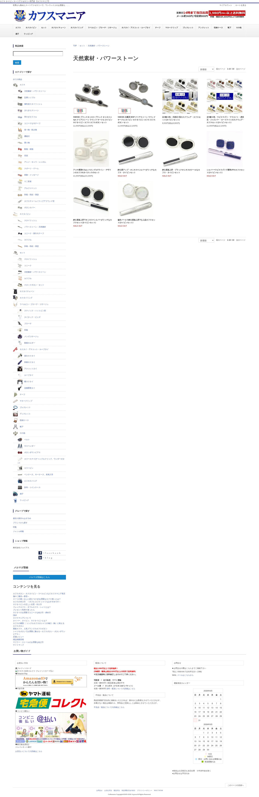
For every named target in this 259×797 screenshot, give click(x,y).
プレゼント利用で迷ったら (24, 610)
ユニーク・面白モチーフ (34, 233)
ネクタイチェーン (58, 28)
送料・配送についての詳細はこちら (120, 689)
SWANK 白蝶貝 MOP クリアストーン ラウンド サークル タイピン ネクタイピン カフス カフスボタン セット (136, 119)
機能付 (27, 136)
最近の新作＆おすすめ (22, 518)
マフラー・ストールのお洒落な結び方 (28, 642)
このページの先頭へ (236, 785)
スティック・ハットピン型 (35, 311)
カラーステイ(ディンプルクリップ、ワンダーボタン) (41, 461)
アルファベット (30, 188)
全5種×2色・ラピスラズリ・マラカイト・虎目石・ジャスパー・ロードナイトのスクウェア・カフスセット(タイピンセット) (225, 119)
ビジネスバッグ (30, 481)
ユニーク (27, 266)
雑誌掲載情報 (18, 639)
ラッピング (28, 34)
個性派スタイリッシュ (33, 104)
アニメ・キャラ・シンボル (35, 162)
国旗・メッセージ (31, 175)
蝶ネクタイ (28, 382)
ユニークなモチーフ (32, 123)
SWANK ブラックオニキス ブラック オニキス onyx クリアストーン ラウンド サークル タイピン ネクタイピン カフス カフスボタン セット (92, 119)
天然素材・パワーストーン (98, 46)
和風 (26, 330)
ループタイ (28, 375)
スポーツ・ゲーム (31, 168)
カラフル (27, 240)
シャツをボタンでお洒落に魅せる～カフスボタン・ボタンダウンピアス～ (39, 632)
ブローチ (27, 324)
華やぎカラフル (30, 117)
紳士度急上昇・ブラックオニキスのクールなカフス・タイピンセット (181, 171)
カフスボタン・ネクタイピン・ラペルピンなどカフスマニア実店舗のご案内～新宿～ (39, 595)
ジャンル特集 (18, 531)
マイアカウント (225, 5)
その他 (238, 28)
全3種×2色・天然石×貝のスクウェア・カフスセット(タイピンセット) (181, 118)
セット (44, 28)
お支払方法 (108, 790)
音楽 (26, 156)
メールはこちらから (185, 675)
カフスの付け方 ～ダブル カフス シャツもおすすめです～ (37, 602)
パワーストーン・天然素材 (35, 227)
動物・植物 (28, 149)
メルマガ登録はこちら (39, 577)
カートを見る (240, 5)
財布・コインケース (32, 487)
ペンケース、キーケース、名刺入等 (38, 474)
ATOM (161, 790)
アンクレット (203, 28)
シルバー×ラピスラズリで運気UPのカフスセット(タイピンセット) (225, 171)
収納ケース (218, 28)
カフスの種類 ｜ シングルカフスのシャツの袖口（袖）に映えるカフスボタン (38, 624)
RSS (155, 790)
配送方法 (117, 790)
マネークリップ (171, 28)
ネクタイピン (31, 28)
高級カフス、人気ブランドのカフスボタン (30, 629)
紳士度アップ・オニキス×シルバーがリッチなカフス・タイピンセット (137, 171)
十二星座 (27, 181)
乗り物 (27, 143)
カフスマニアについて (22, 618)
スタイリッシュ (30, 220)
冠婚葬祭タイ (29, 388)
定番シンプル (29, 98)
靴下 (229, 28)
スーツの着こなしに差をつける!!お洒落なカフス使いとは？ (37, 599)
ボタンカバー (29, 208)
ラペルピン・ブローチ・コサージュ (102, 28)
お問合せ (99, 790)
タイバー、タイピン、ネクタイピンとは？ (30, 621)
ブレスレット (188, 28)
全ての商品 (17, 79)
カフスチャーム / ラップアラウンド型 (39, 201)
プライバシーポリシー (144, 790)
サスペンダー (29, 446)
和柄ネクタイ (29, 362)
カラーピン (28, 468)
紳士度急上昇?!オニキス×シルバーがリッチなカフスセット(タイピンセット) (92, 221)
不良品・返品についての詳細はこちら (109, 707)
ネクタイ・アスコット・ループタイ (136, 28)
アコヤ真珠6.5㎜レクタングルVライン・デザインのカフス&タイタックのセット (92, 171)
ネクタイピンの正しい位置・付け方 (27, 604)
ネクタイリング (77, 28)
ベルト (27, 440)
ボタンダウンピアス (32, 452)
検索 (17, 62)
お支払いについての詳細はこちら (28, 751)
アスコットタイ (30, 369)
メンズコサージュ (31, 336)
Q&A (15, 615)
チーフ (158, 28)
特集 (15, 527)
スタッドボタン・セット (34, 285)
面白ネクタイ (29, 356)
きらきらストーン (31, 110)
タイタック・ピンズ (32, 317)
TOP (75, 46)
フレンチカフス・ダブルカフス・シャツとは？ (32, 607)
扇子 (17, 34)
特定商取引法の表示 (128, 790)
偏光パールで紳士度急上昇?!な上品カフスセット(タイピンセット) (136, 221)
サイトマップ (18, 645)
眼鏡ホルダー (29, 343)
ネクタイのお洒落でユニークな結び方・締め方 (32, 612)
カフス (18, 28)
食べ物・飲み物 (30, 130)
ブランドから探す (20, 523)
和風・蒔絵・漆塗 (31, 195)
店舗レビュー (18, 637)
